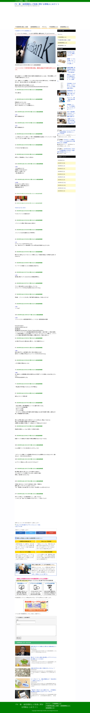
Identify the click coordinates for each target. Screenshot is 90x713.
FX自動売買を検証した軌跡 (21, 26)
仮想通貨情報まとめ (35, 26)
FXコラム (44, 26)
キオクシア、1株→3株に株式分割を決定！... (71, 99)
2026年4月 (60, 171)
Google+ (51, 532)
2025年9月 (60, 190)
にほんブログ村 (18, 526)
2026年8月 (60, 160)
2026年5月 (60, 168)
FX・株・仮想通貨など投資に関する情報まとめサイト (37, 4)
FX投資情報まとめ (53, 26)
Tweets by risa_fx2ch (20, 207)
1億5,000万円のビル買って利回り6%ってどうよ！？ (43, 668)
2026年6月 (60, 165)
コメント (18, 624)
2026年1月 (60, 179)
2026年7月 (60, 163)
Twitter (31, 532)
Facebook (41, 532)
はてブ (20, 532)
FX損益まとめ (27, 0)
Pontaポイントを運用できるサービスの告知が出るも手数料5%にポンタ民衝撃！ (66, 141)
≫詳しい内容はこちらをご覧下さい (40, 574)
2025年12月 (60, 182)
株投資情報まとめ (64, 26)
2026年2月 (60, 177)
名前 (17, 620)
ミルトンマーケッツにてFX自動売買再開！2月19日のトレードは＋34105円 (66, 132)
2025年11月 (60, 185)
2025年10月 (60, 188)
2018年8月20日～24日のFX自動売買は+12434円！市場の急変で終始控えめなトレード (66, 150)
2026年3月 (60, 174)
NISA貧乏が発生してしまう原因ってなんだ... (71, 53)
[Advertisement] (45, 16)
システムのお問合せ (19, 0)
